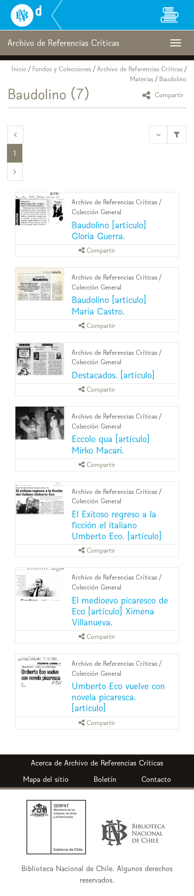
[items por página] (158, 135)
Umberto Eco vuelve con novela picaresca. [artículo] (118, 697)
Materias (141, 79)
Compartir (168, 95)
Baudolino (173, 79)
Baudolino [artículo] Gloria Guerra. (109, 230)
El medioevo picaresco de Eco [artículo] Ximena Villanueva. (120, 611)
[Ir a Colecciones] (169, 15)
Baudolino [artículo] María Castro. (109, 305)
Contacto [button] (156, 779)
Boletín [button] (105, 779)
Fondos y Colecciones (61, 69)
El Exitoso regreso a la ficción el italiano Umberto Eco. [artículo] (117, 525)
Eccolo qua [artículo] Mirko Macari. (111, 444)
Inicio (18, 69)
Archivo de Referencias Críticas (140, 69)
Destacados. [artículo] (113, 375)
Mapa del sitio (46, 779)
